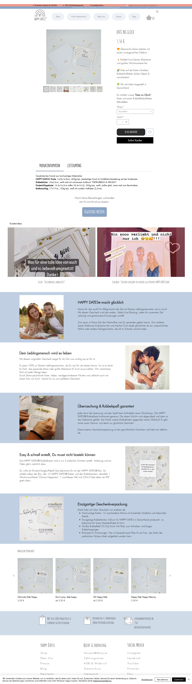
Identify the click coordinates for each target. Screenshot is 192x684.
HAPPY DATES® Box (91, 470)
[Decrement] (119, 121)
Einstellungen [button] (147, 679)
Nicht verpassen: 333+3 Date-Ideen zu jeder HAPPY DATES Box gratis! (96, 7)
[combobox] (135, 111)
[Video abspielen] (51, 252)
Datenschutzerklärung (102, 680)
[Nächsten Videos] (188, 251)
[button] (152, 17)
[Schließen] (188, 679)
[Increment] (126, 121)
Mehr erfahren (122, 101)
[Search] (157, 11)
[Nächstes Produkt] (170, 575)
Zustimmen (179, 679)
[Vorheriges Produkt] (13, 575)
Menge (120, 107)
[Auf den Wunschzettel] (149, 132)
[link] (49, 165)
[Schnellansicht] (35, 575)
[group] (92, 581)
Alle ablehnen (162, 679)
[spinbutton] (123, 121)
